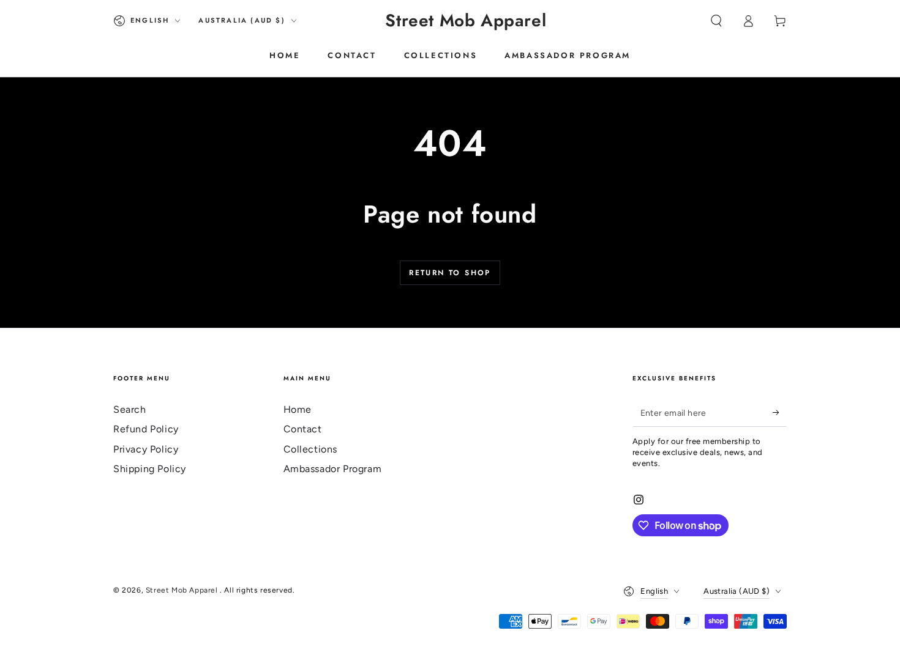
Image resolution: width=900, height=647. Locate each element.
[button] (716, 20)
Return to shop (450, 272)
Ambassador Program (332, 469)
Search (129, 409)
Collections (310, 449)
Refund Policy (146, 429)
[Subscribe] (780, 412)
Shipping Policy (149, 469)
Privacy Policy (145, 449)
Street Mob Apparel (183, 590)
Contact (302, 429)
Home (297, 409)
